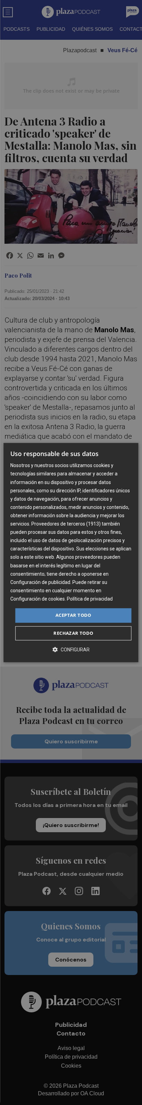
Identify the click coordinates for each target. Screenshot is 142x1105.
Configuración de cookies (37, 599)
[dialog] (70, 552)
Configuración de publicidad (40, 582)
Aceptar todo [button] (73, 615)
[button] (71, 649)
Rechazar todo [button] (73, 633)
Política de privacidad (90, 599)
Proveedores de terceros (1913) (66, 524)
